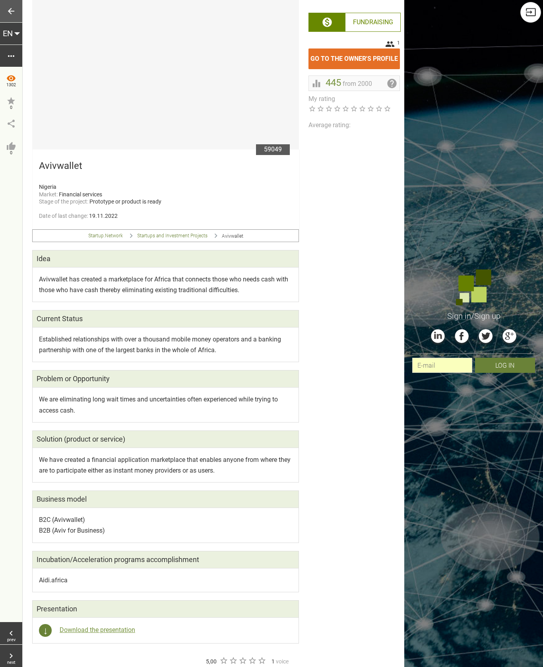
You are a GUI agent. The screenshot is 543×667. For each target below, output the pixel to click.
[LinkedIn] (438, 336)
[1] (223, 661)
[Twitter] (486, 336)
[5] (261, 661)
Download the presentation (97, 630)
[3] (242, 661)
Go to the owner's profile (355, 55)
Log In (504, 365)
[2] (233, 661)
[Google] (509, 336)
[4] (252, 661)
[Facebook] (462, 336)
